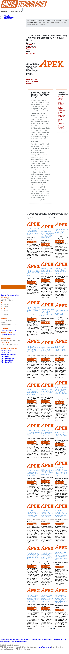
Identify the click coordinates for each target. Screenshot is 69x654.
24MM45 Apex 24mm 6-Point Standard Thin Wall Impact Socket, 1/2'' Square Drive (47, 312)
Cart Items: (3, 12)
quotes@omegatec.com (8, 334)
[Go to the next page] (54, 218)
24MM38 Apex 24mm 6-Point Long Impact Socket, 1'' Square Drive (33, 310)
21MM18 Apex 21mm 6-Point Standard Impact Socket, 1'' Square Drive (61, 232)
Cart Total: (14, 12)
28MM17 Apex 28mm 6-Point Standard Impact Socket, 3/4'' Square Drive (47, 350)
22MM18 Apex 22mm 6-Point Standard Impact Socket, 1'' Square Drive (47, 271)
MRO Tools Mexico (7, 360)
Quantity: (29, 239)
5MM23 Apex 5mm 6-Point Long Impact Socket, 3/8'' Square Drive (61, 435)
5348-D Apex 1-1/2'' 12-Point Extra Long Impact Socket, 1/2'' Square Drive (47, 433)
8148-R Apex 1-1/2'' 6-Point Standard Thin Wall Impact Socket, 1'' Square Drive (33, 231)
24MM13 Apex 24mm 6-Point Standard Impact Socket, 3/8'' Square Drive (61, 271)
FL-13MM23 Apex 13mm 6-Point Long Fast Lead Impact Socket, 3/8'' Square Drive (33, 556)
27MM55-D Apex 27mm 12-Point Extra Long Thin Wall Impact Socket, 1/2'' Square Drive (33, 349)
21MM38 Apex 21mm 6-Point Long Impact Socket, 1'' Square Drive (33, 273)
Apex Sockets (6, 350)
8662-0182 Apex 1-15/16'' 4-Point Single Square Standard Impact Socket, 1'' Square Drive (47, 234)
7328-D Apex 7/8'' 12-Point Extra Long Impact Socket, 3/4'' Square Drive (33, 473)
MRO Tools (5, 356)
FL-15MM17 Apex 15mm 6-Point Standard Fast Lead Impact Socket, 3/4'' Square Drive (47, 556)
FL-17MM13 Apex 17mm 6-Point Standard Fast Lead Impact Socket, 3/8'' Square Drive (33, 598)
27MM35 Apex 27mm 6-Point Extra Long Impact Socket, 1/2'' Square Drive (61, 313)
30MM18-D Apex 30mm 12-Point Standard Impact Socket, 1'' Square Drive (60, 349)
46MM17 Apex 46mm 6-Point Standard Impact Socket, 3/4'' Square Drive (33, 392)
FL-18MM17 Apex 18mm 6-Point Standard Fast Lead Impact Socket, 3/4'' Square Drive (47, 598)
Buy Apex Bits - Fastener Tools (35, 20)
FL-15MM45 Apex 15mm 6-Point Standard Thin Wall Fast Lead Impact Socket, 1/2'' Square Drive (61, 556)
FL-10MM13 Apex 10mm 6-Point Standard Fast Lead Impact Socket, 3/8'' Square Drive (33, 513)
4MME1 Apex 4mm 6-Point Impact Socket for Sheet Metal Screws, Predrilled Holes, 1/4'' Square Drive (61, 391)
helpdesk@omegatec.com (9, 330)
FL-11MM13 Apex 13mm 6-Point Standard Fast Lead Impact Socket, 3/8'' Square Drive (47, 513)
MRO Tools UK (6, 362)
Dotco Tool (5, 352)
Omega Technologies (8, 354)
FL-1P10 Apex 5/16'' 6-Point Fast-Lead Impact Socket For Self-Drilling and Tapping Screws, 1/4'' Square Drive (61, 599)
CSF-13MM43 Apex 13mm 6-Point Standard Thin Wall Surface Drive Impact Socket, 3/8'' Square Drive (61, 471)
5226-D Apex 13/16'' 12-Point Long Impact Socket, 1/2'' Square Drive (33, 433)
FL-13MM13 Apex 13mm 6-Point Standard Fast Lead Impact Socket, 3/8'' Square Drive (61, 513)
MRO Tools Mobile (7, 358)
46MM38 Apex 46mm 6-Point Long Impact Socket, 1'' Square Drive (47, 392)
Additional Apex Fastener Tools (54, 20)
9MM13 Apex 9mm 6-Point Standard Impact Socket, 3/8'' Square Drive (47, 472)
